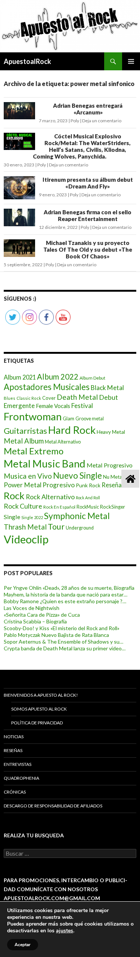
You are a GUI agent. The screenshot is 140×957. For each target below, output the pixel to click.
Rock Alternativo (50, 497)
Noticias (14, 736)
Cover (49, 398)
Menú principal (131, 61)
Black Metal (107, 388)
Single (12, 516)
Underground (80, 528)
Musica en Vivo (28, 476)
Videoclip (26, 539)
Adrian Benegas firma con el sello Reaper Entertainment (87, 215)
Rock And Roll (88, 497)
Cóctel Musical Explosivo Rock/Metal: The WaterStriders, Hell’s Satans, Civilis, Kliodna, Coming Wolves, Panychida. (82, 146)
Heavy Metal (111, 432)
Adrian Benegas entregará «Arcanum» (87, 109)
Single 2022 (32, 517)
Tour (56, 526)
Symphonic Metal (77, 515)
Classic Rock (28, 398)
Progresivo (59, 485)
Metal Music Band (44, 463)
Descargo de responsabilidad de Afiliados (53, 806)
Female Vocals (53, 405)
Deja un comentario (101, 120)
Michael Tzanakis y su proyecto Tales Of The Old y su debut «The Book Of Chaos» (87, 249)
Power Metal (22, 485)
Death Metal (77, 397)
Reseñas (13, 750)
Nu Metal (113, 477)
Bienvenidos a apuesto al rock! (41, 695)
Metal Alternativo (63, 442)
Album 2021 (20, 377)
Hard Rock (72, 430)
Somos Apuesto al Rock (39, 709)
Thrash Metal (25, 526)
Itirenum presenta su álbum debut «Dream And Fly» (88, 183)
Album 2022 (57, 376)
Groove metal (89, 418)
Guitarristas (25, 431)
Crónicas (15, 792)
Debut (108, 397)
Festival (82, 406)
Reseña (112, 484)
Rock (14, 495)
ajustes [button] (64, 930)
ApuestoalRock (27, 61)
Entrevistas (17, 764)
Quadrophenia (21, 778)
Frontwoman (33, 416)
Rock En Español (59, 507)
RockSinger (112, 507)
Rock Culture (23, 506)
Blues (9, 398)
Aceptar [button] (23, 945)
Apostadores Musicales (47, 387)
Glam (68, 418)
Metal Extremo (33, 450)
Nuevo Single (77, 475)
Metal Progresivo (110, 465)
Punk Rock (88, 485)
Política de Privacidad (37, 723)
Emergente (19, 406)
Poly (75, 120)
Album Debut (92, 378)
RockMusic (88, 507)
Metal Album (24, 441)
